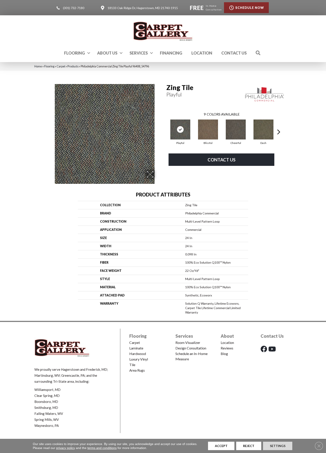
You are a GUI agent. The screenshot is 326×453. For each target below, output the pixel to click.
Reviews (227, 348)
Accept (221, 446)
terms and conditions (102, 448)
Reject (248, 446)
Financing (171, 53)
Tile (132, 365)
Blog (224, 353)
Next (278, 125)
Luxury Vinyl (138, 359)
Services (139, 53)
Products (73, 66)
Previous (164, 125)
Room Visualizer (187, 342)
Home (38, 66)
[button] (88, 53)
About (227, 336)
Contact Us (234, 53)
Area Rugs (137, 370)
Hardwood (137, 353)
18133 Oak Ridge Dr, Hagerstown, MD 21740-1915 (143, 8)
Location (201, 53)
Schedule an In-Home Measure (191, 356)
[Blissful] (208, 129)
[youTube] (272, 348)
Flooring (74, 53)
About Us (107, 53)
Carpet (61, 66)
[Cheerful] (236, 129)
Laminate (136, 348)
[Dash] (263, 129)
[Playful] (180, 129)
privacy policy (65, 448)
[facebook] (264, 348)
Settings (277, 446)
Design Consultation (190, 348)
